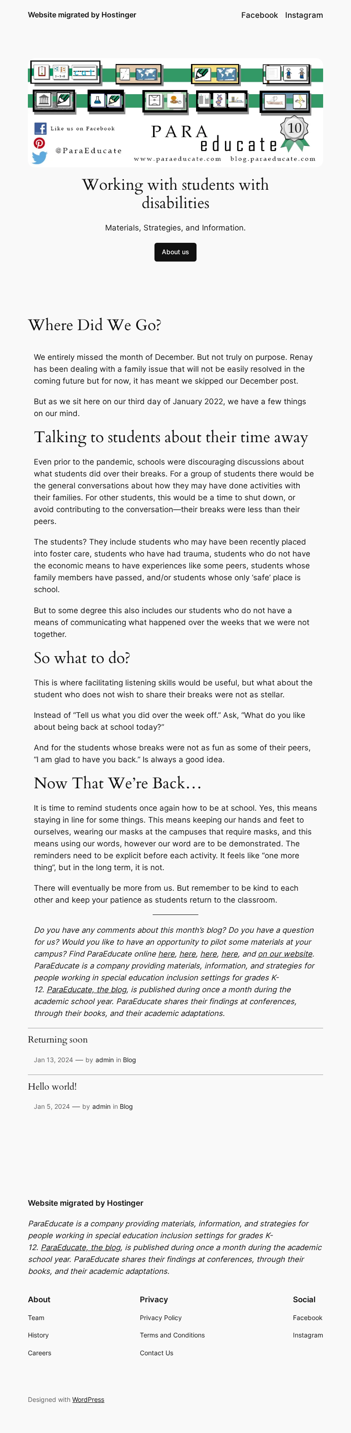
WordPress (88, 1399)
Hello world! (52, 1087)
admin (105, 1060)
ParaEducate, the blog (86, 989)
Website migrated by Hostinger (82, 14)
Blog (129, 1060)
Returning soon (58, 1040)
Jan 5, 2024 (52, 1106)
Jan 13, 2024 (53, 1060)
